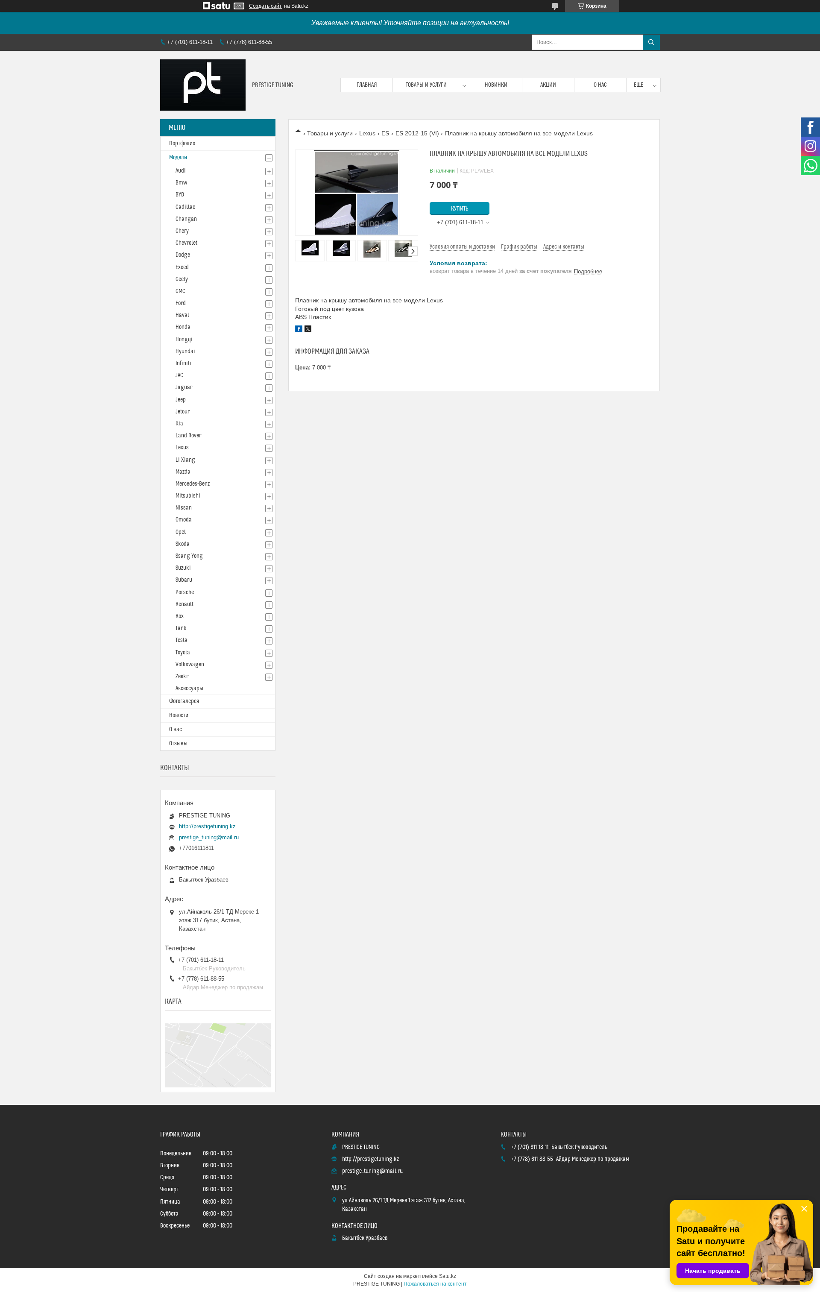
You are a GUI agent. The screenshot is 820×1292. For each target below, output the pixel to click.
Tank (181, 628)
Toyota (183, 652)
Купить (460, 208)
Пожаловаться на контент (435, 1284)
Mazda (183, 472)
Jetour (183, 411)
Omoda (184, 519)
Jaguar (184, 387)
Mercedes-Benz (193, 483)
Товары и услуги (426, 85)
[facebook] (298, 330)
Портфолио (182, 143)
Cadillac (185, 207)
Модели (178, 157)
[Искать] (651, 42)
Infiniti (183, 363)
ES (385, 133)
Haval (182, 315)
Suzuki (183, 568)
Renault (184, 604)
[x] (308, 330)
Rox (180, 616)
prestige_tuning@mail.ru (209, 837)
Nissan (184, 507)
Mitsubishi (188, 495)
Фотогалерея (184, 701)
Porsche (185, 592)
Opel (181, 532)
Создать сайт (265, 6)
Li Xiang (185, 460)
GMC (180, 291)
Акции (548, 85)
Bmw (181, 182)
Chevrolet (186, 243)
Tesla (181, 640)
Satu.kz (447, 1276)
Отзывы (178, 743)
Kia (179, 423)
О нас (600, 85)
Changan (186, 219)
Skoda (183, 544)
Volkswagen (190, 664)
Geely (182, 279)
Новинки (496, 85)
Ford (181, 303)
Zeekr (182, 676)
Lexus (367, 133)
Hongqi (184, 339)
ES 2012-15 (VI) (417, 133)
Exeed (182, 267)
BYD (180, 194)
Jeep (181, 399)
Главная (367, 85)
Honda (183, 327)
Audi (181, 170)
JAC (179, 375)
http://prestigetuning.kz (207, 826)
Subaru (184, 580)
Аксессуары (189, 688)
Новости (178, 715)
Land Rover (188, 435)
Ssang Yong (189, 556)
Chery (182, 231)
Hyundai (185, 351)
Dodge (183, 255)
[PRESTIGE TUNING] (203, 85)
